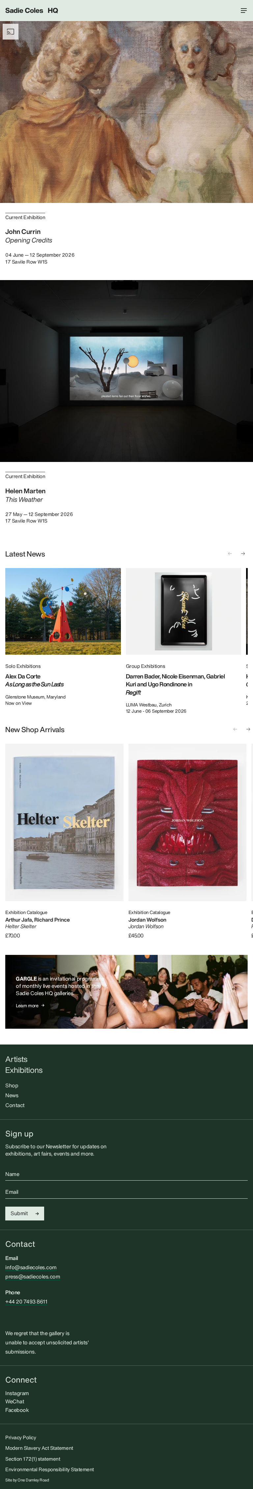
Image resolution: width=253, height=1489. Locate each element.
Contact (15, 1105)
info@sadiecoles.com (31, 1267)
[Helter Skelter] (64, 822)
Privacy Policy (20, 1437)
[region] (126, 641)
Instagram (17, 1393)
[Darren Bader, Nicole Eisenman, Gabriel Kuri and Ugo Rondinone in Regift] (183, 611)
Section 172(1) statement (32, 1458)
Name (12, 1174)
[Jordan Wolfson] (187, 822)
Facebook (17, 1410)
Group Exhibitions (145, 666)
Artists (16, 1059)
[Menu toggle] (243, 10)
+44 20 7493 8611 (26, 1301)
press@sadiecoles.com (32, 1276)
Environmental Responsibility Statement (49, 1469)
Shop (11, 1085)
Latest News (25, 554)
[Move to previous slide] (230, 553)
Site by (27, 1480)
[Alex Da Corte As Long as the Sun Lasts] (63, 611)
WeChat (14, 1401)
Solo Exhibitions (23, 666)
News (11, 1095)
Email (11, 1192)
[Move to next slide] (243, 553)
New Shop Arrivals (35, 729)
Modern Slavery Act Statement (39, 1447)
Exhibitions (23, 1070)
